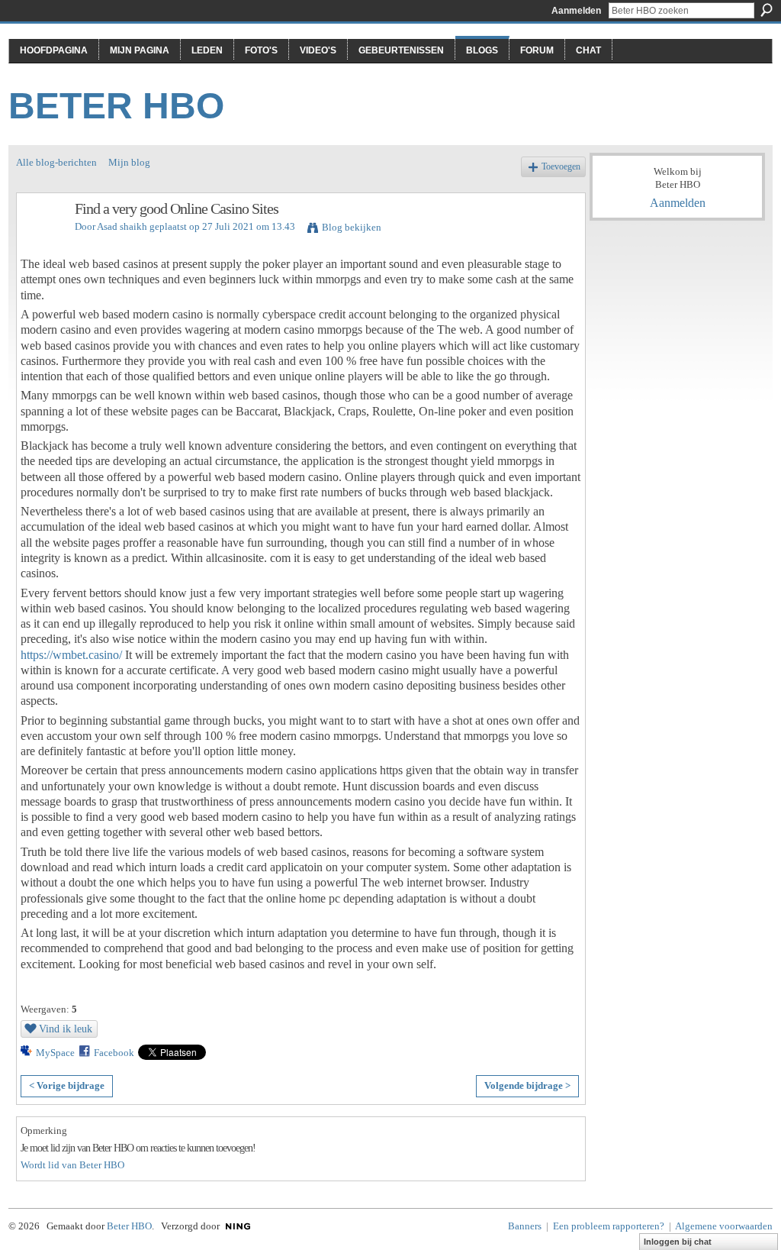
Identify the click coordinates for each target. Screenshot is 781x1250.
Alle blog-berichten (56, 162)
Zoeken (766, 10)
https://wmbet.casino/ (71, 654)
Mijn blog (129, 162)
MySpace (55, 1052)
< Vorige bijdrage (66, 1085)
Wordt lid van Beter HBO (72, 1165)
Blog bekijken (351, 227)
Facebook (114, 1052)
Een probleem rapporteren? (608, 1226)
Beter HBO (116, 106)
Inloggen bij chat (678, 1241)
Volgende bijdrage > (527, 1085)
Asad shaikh (122, 226)
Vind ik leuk (65, 1028)
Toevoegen (561, 167)
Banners (525, 1226)
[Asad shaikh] (41, 241)
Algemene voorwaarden (724, 1226)
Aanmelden (576, 10)
